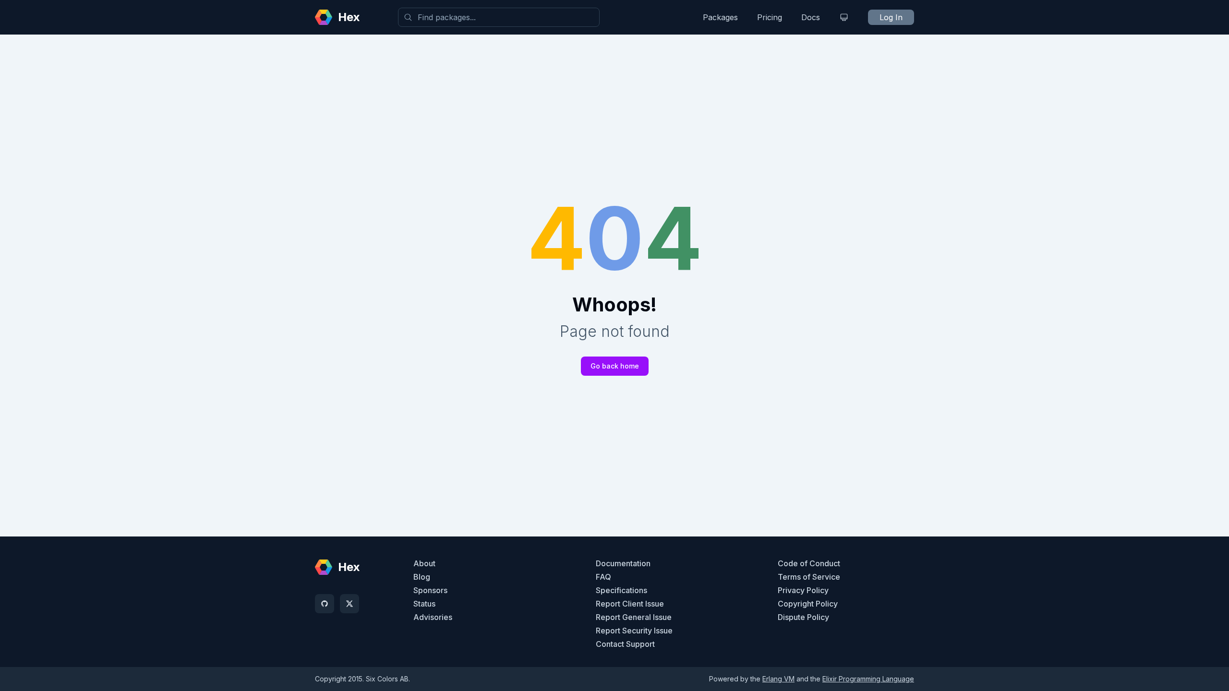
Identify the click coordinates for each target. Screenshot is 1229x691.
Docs (810, 17)
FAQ (603, 577)
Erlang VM (778, 679)
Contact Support (625, 644)
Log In (891, 17)
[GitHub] (324, 603)
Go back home (614, 366)
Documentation (623, 563)
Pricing (769, 17)
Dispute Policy (803, 617)
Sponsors (430, 590)
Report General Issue (634, 617)
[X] (349, 603)
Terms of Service (809, 577)
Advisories (432, 617)
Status (424, 604)
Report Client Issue (630, 604)
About (424, 563)
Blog (421, 577)
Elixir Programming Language (868, 679)
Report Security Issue (634, 630)
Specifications (621, 590)
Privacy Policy (803, 590)
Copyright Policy (808, 604)
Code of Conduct (809, 563)
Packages (720, 17)
